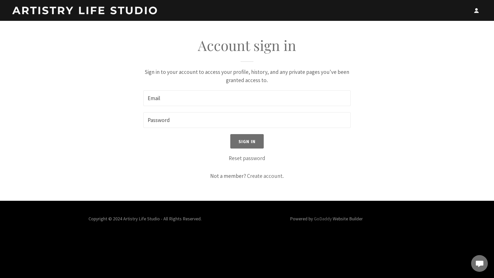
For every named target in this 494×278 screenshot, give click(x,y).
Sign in (247, 141)
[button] (476, 10)
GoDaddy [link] (323, 219)
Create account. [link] (265, 175)
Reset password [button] (247, 158)
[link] (94, 12)
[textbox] (246, 98)
